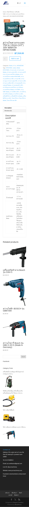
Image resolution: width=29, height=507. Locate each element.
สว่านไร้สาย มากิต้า (18, 94)
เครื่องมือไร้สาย (6, 96)
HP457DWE (9, 67)
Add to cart (15, 58)
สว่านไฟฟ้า (17, 89)
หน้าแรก (7, 492)
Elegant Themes (18, 502)
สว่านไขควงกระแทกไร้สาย (9, 87)
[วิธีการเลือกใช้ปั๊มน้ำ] (9, 418)
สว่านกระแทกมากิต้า (12, 72)
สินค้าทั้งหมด (10, 12)
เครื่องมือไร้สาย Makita (16, 96)
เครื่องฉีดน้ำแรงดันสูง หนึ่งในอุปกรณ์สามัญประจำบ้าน (13, 373)
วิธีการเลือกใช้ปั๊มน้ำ (8, 410)
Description (8, 108)
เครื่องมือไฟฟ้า (20, 65)
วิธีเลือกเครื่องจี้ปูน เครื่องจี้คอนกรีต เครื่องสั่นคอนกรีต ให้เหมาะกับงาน (13, 392)
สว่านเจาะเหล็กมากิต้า (8, 83)
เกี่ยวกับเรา (14, 492)
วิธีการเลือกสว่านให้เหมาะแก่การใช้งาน (14, 427)
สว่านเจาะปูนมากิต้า (12, 81)
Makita (10, 65)
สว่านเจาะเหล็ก (22, 81)
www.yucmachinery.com (15, 470)
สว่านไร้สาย (23, 91)
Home (4, 12)
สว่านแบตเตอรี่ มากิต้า (17, 85)
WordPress (18, 504)
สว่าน (8, 14)
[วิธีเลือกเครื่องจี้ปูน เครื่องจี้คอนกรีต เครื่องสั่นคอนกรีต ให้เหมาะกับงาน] (9, 401)
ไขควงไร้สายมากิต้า (12, 100)
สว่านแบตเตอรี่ (18, 83)
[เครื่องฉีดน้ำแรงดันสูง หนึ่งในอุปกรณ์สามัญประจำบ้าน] (9, 382)
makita (14, 67)
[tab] (14, 108)
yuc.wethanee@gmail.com (14, 463)
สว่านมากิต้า (18, 78)
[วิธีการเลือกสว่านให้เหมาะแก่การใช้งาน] (9, 435)
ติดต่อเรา (16, 495)
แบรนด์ (10, 495)
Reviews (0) (8, 110)
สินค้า (20, 492)
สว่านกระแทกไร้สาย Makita (12, 74)
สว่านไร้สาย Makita (8, 94)
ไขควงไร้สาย (15, 98)
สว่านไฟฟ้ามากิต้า (14, 91)
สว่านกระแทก (13, 70)
